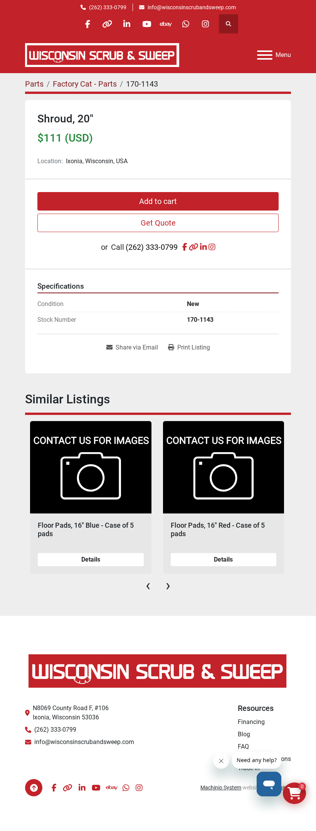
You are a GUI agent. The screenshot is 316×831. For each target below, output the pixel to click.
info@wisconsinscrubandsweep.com (192, 7)
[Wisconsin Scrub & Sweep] (158, 670)
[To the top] (33, 787)
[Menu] (264, 55)
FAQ (243, 746)
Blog (244, 734)
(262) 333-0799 (107, 7)
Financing (251, 722)
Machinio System (220, 787)
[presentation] (148, 585)
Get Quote (158, 222)
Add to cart (158, 201)
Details (90, 559)
